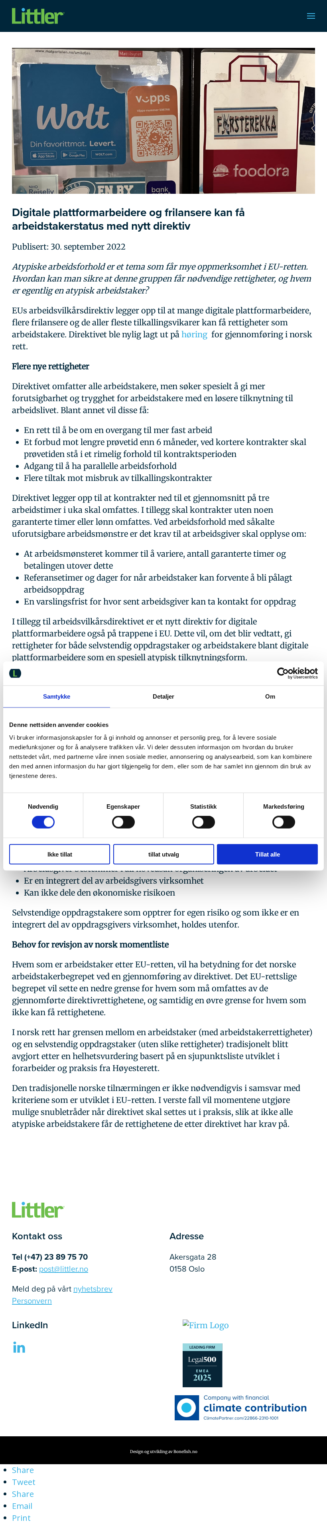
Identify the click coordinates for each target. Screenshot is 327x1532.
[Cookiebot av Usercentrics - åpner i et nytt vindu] (283, 673)
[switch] (123, 822)
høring (194, 334)
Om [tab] (270, 696)
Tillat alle (267, 854)
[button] (311, 16)
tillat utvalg (163, 854)
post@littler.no (63, 1269)
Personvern (32, 1301)
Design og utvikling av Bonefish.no (163, 1451)
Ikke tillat (59, 854)
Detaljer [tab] (164, 696)
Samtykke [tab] (57, 696)
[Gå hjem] (38, 16)
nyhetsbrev (92, 1289)
